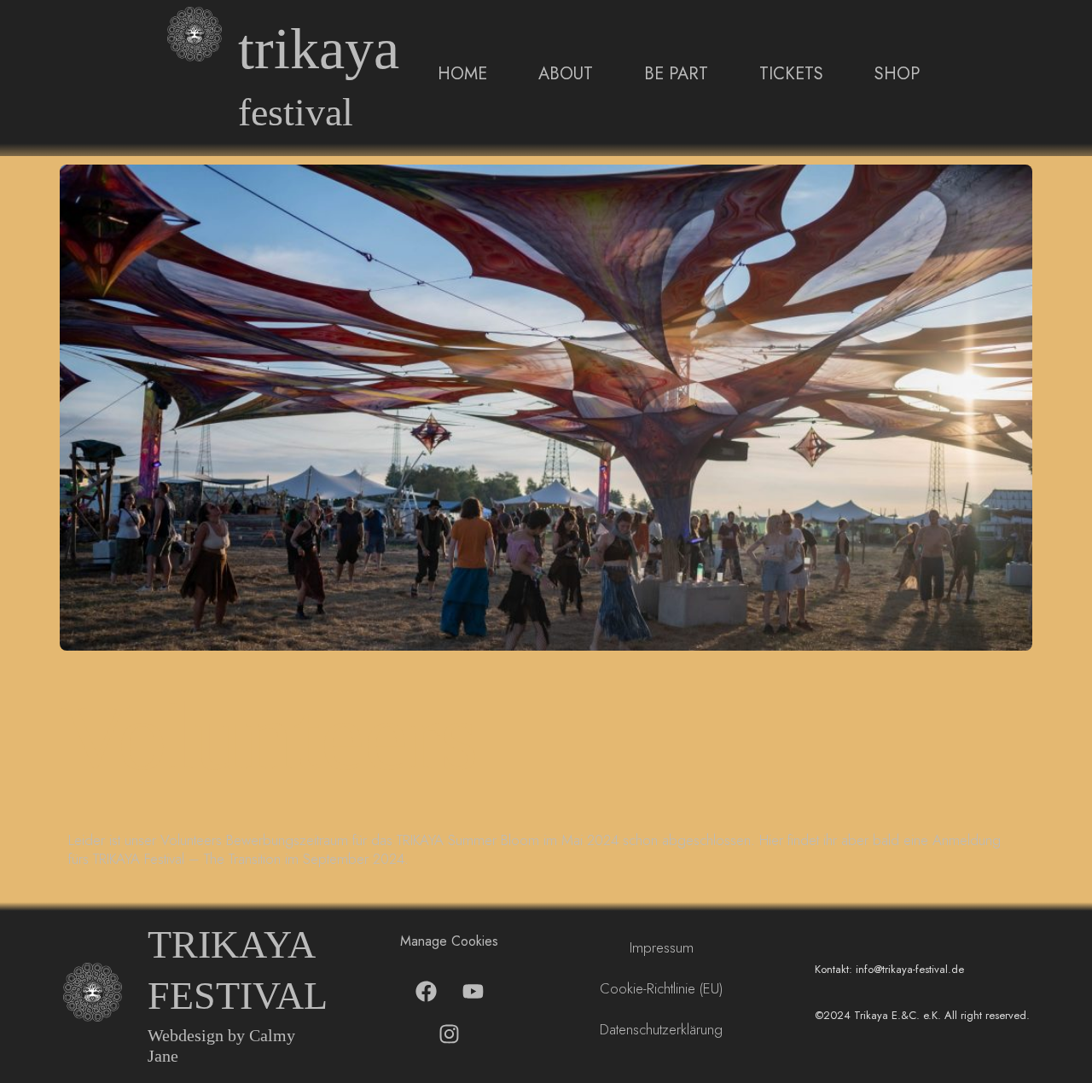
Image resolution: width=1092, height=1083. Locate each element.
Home (462, 73)
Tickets (791, 73)
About (565, 73)
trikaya (318, 49)
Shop (897, 73)
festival (295, 112)
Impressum (662, 947)
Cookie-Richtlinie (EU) (661, 988)
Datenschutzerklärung (661, 1029)
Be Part (676, 73)
